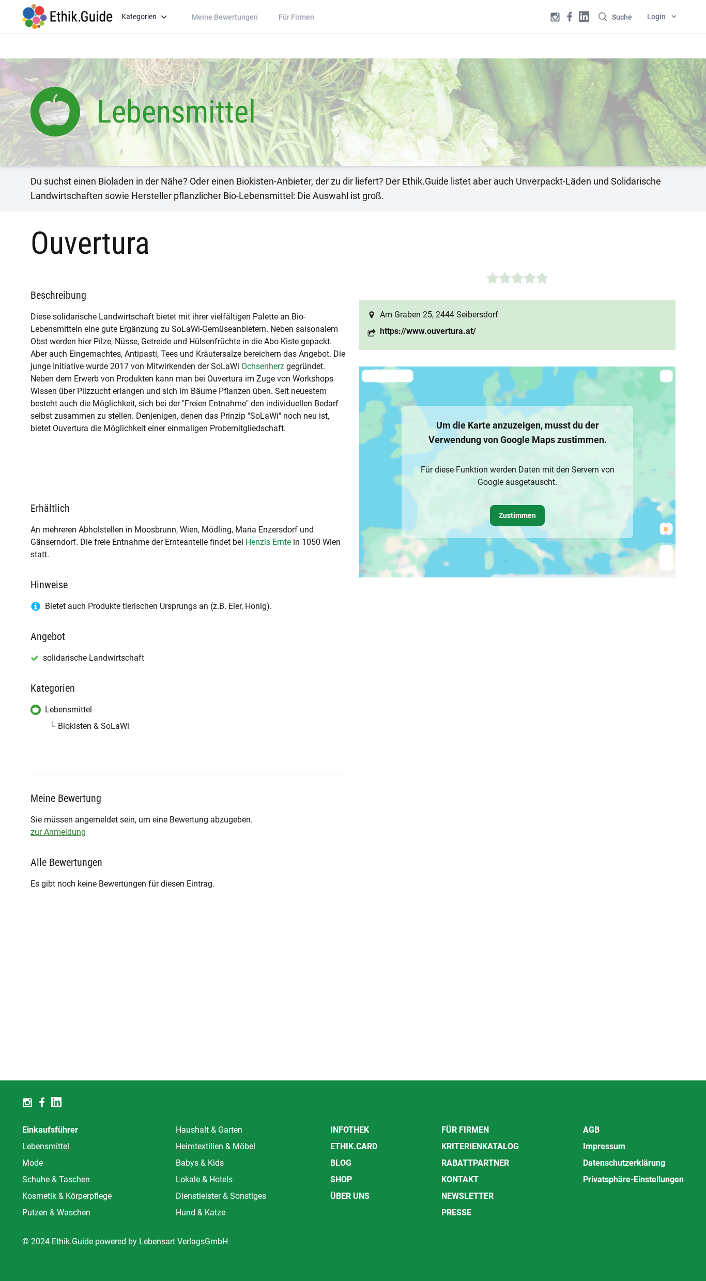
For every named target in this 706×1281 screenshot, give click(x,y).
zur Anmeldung (58, 832)
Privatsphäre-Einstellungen (633, 1179)
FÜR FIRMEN (465, 1130)
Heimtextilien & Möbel (215, 1146)
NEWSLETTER (467, 1196)
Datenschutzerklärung (624, 1163)
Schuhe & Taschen (56, 1179)
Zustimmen (517, 515)
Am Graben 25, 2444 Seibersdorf (439, 314)
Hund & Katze (200, 1212)
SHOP (341, 1179)
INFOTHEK (349, 1130)
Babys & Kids (200, 1163)
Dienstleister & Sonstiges (221, 1196)
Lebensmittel (45, 1146)
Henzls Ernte (268, 542)
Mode (32, 1163)
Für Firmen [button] (296, 17)
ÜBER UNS (350, 1196)
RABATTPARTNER (475, 1163)
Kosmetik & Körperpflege (67, 1196)
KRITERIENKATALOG (480, 1146)
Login (656, 16)
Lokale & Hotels (204, 1179)
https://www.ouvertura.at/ (428, 331)
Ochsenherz (262, 366)
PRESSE (456, 1212)
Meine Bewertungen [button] (225, 17)
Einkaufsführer (50, 1130)
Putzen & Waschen (56, 1212)
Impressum (604, 1146)
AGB (591, 1130)
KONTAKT (460, 1179)
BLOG (340, 1163)
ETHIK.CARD (353, 1146)
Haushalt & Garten (209, 1130)
